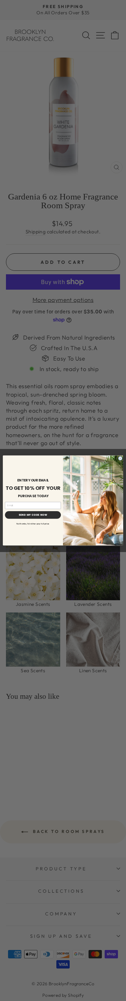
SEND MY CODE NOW (33, 515)
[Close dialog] (120, 458)
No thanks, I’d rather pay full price (32, 523)
